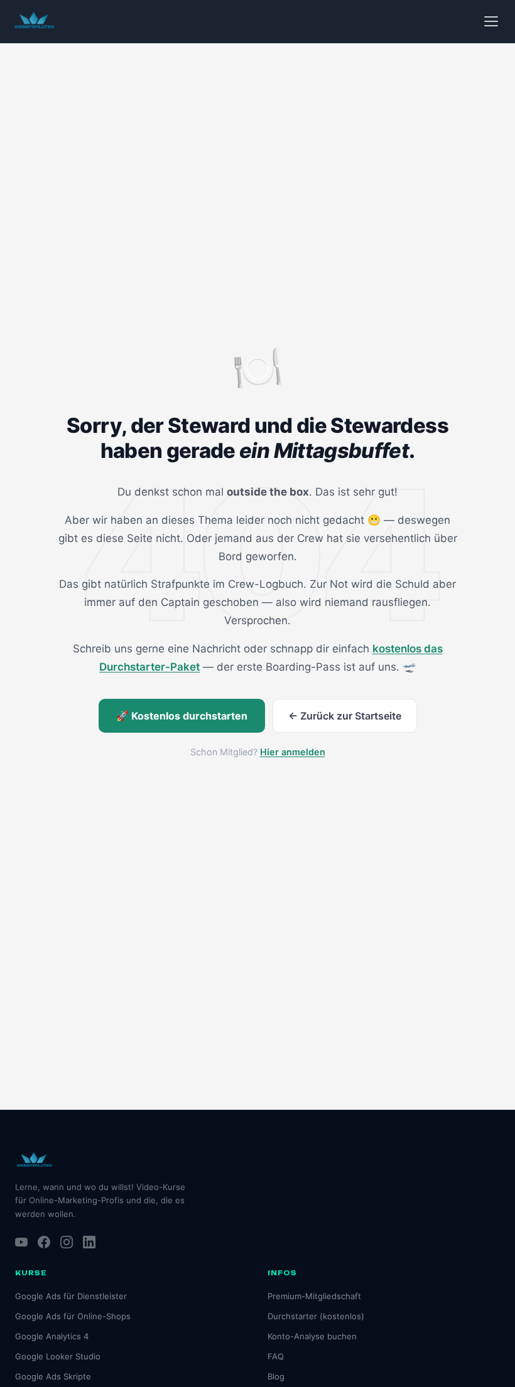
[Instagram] (66, 1242)
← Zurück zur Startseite (344, 715)
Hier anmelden (292, 752)
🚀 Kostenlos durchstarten (181, 715)
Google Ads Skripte (53, 1376)
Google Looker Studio (57, 1356)
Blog (276, 1376)
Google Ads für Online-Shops (73, 1316)
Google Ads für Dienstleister (71, 1296)
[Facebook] (44, 1242)
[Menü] (491, 21)
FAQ (276, 1356)
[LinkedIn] (89, 1242)
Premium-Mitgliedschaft (314, 1296)
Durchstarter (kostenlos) (316, 1316)
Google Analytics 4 (52, 1336)
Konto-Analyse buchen (312, 1336)
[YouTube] (21, 1242)
